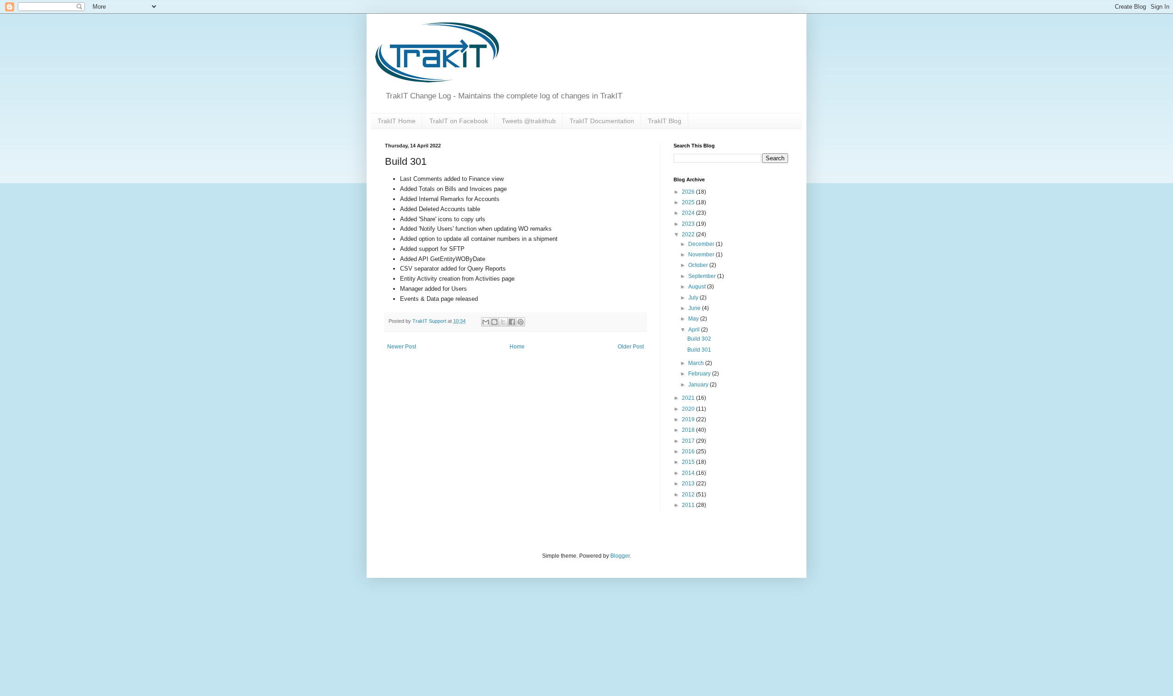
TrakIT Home (397, 121)
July (694, 297)
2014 (689, 473)
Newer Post (401, 346)
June (695, 308)
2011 (689, 505)
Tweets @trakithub (529, 121)
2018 (689, 430)
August (697, 286)
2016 (689, 451)
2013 (689, 483)
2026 (689, 192)
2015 (689, 462)
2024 (689, 213)
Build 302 (699, 339)
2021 (689, 398)
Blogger (620, 556)
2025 (689, 202)
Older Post (631, 346)
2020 (689, 409)
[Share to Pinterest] (520, 321)
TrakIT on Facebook (458, 121)
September (702, 276)
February (700, 373)
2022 (689, 234)
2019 (689, 419)
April (694, 329)
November (702, 254)
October (698, 265)
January (699, 384)
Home (517, 346)
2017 (689, 441)
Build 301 (699, 350)
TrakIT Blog (664, 121)
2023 (689, 224)
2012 (689, 494)
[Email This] (485, 321)
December (702, 244)
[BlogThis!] (494, 321)
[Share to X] (503, 321)
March (696, 363)
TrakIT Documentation (602, 121)
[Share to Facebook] (511, 321)
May (694, 318)
